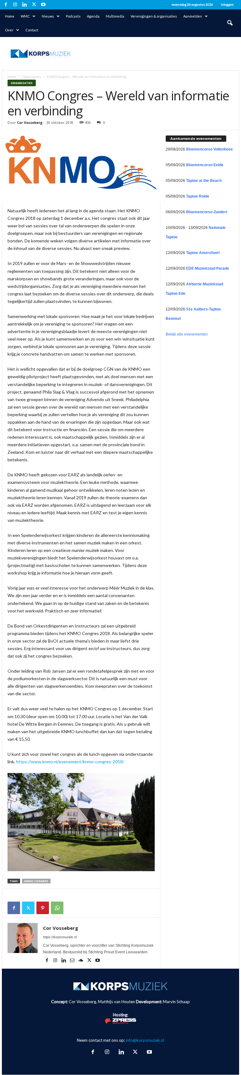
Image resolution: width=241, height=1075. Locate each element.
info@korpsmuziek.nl (145, 1040)
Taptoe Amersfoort (203, 253)
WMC (25, 16)
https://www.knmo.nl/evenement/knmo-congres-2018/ (70, 761)
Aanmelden (192, 16)
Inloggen (227, 4)
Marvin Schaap (176, 1001)
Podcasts (73, 16)
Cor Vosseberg (29, 122)
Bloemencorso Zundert (206, 212)
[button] (230, 23)
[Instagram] (15, 4)
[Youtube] (43, 4)
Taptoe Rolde (197, 196)
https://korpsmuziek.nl (60, 937)
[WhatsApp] (57, 908)
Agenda (93, 16)
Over (9, 30)
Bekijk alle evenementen (187, 334)
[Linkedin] (24, 4)
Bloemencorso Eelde (204, 165)
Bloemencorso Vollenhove (209, 149)
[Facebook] (5, 4)
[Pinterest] (42, 908)
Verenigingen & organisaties (154, 16)
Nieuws (48, 16)
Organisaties (31, 76)
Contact (31, 30)
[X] (34, 4)
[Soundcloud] (81, 961)
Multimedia (115, 16)
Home (9, 16)
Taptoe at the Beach (204, 180)
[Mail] (72, 961)
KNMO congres (36, 881)
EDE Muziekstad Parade (207, 268)
